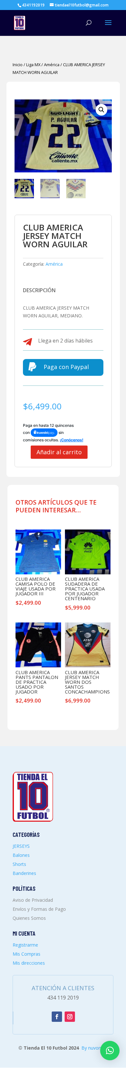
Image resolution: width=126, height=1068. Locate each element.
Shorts (19, 864)
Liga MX (33, 64)
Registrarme (25, 945)
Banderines (24, 873)
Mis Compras (26, 954)
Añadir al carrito (59, 452)
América (51, 64)
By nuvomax (94, 1048)
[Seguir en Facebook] (57, 1017)
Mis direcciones (29, 963)
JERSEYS (21, 846)
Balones (21, 855)
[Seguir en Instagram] (70, 1017)
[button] (101, 110)
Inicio (18, 64)
